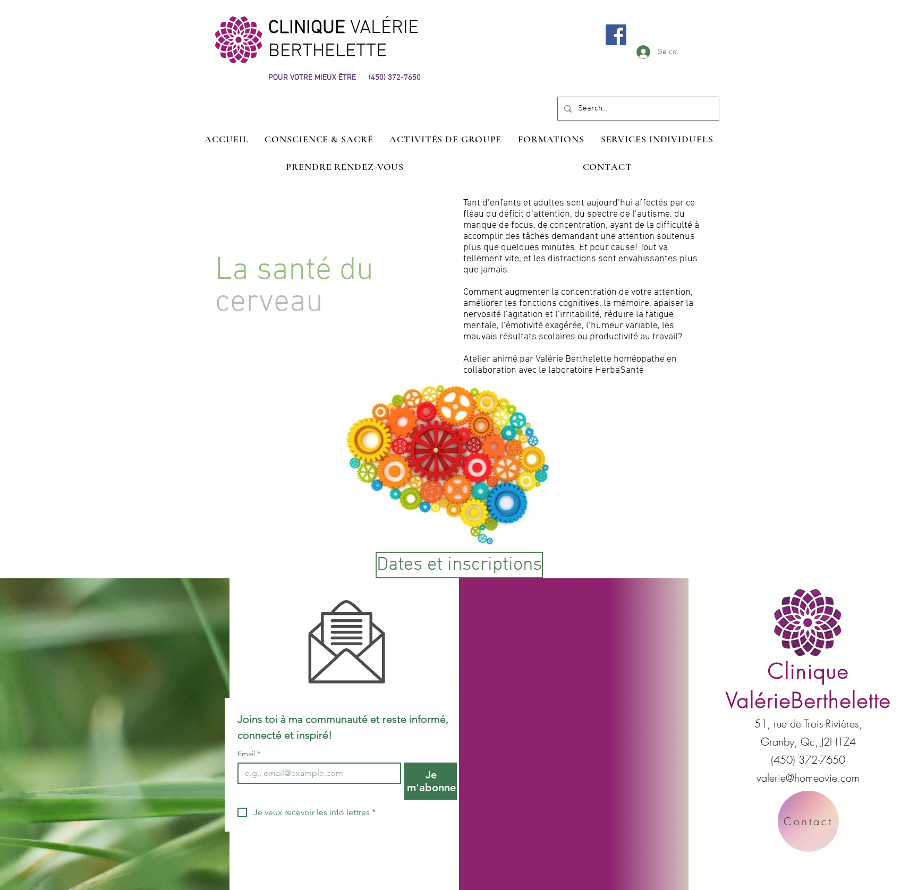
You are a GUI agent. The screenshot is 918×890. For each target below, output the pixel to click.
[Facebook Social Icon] (616, 34)
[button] (656, 139)
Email (248, 753)
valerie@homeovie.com (808, 778)
